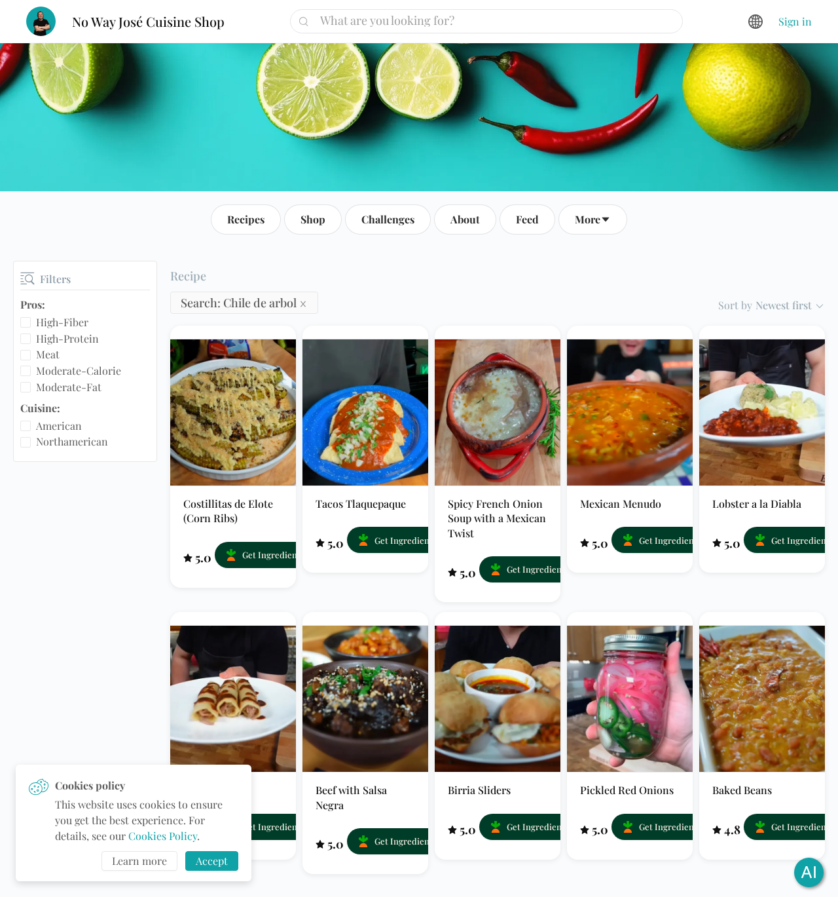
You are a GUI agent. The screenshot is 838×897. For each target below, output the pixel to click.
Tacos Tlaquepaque (361, 503)
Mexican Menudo (620, 503)
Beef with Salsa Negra (351, 797)
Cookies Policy (162, 836)
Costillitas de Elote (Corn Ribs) (228, 511)
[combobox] (491, 20)
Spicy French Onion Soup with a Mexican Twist (497, 518)
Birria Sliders (479, 790)
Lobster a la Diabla (756, 503)
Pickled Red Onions (627, 790)
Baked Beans (742, 790)
